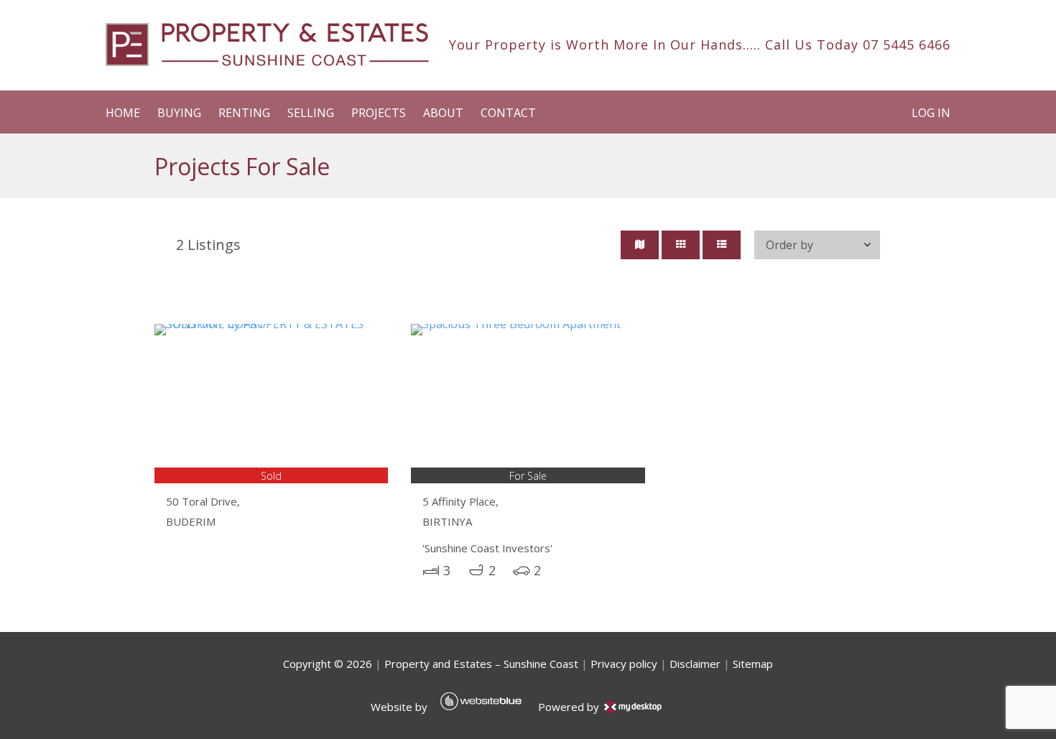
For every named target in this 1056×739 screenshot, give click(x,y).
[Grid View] (681, 245)
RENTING (244, 113)
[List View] (722, 245)
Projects (378, 113)
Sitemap (753, 663)
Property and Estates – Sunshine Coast (481, 663)
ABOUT (443, 113)
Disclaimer (695, 663)
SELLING (310, 113)
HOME (123, 113)
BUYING (179, 113)
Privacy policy (623, 663)
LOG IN (931, 113)
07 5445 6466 (906, 44)
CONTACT (508, 113)
